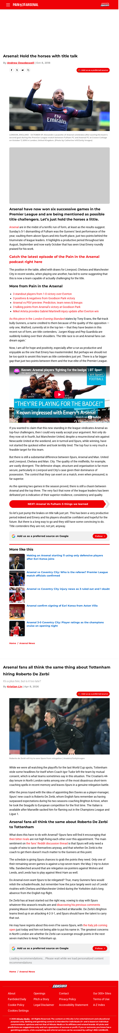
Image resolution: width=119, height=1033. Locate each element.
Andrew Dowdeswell (20, 62)
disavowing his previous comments (78, 904)
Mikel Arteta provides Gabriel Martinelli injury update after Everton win (56, 311)
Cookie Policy (16, 1005)
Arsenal (14, 227)
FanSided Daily (17, 999)
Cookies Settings (18, 1010)
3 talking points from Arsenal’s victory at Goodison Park (46, 307)
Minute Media (23, 1019)
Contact (64, 993)
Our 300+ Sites (102, 993)
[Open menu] (8, 5)
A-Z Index (99, 1005)
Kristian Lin (14, 686)
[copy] (28, 70)
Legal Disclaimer (44, 1005)
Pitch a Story (41, 999)
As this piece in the (37, 318)
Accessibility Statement (73, 1005)
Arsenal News (27, 643)
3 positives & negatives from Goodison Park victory (44, 298)
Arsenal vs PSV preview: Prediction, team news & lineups (47, 302)
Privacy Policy (67, 999)
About (11, 993)
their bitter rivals (19, 839)
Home (12, 643)
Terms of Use (101, 999)
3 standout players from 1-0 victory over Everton (42, 294)
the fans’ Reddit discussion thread (47, 843)
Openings (39, 993)
